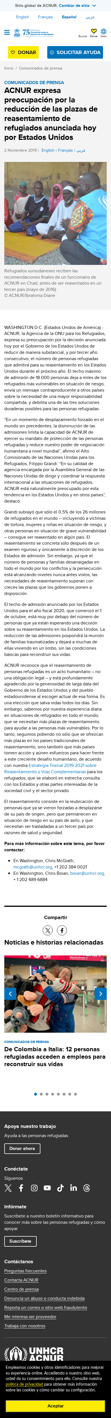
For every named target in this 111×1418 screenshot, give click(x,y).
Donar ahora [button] (22, 1148)
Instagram (34, 1188)
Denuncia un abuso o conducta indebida (44, 1298)
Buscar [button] (83, 36)
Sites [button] (103, 36)
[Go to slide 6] (65, 1095)
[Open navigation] (7, 33)
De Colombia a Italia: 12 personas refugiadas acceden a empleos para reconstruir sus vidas (55, 1056)
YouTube (47, 1188)
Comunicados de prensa (40, 68)
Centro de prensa (21, 1289)
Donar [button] (94, 36)
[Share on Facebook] (62, 930)
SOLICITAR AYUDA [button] (78, 52)
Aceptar (56, 1406)
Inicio (8, 68)
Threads (86, 1188)
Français (45, 17)
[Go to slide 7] (71, 1095)
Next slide (101, 994)
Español (69, 17)
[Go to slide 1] (37, 1095)
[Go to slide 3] (48, 1095)
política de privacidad (24, 1385)
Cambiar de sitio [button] (74, 5)
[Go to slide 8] (77, 1095)
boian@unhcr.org (87, 873)
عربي (90, 17)
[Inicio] (33, 33)
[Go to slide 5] (60, 1095)
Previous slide (10, 994)
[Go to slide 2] (43, 1095)
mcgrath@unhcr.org (32, 867)
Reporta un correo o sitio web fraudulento (45, 1307)
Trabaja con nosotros (24, 1326)
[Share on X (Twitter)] (48, 930)
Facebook (21, 1188)
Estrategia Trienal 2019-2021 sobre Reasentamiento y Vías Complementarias (50, 768)
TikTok (60, 1188)
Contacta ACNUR (21, 1280)
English (22, 17)
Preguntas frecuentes (25, 1271)
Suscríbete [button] (20, 1241)
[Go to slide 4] (54, 1095)
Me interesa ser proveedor (30, 1317)
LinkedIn (73, 1188)
